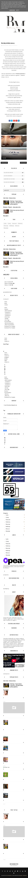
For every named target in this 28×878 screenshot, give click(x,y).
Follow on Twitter (8, 172)
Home (5, 301)
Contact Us (6, 341)
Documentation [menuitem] (7, 321)
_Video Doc (6, 395)
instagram (6, 357)
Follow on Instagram (9, 182)
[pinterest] (14, 873)
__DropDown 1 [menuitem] (7, 312)
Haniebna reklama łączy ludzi (14, 779)
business (6, 391)
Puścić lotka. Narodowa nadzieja (14, 800)
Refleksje (11, 225)
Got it (17, 10)
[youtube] (23, 871)
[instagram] (25, 871)
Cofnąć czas (14, 769)
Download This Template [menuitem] (9, 326)
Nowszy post (4, 162)
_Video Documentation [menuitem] (9, 324)
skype (5, 360)
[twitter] (10, 871)
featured (14, 223)
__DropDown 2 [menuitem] (7, 314)
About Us (6, 354)
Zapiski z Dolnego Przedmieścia (14, 752)
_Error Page (6, 389)
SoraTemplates (9, 875)
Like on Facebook (8, 175)
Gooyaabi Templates (23, 875)
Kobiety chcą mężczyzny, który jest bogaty (17, 210)
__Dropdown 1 (7, 381)
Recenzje (6, 225)
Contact (6, 304)
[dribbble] (5, 871)
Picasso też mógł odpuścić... (14, 742)
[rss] (13, 871)
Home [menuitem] (5, 307)
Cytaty (9, 223)
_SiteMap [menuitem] (6, 318)
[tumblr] (20, 871)
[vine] (7, 871)
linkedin (6, 359)
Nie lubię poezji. (5, 133)
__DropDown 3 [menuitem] (7, 315)
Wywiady (6, 228)
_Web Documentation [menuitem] (9, 323)
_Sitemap (6, 387)
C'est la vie (4, 158)
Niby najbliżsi (5, 216)
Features (6, 378)
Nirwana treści (14, 790)
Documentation (7, 392)
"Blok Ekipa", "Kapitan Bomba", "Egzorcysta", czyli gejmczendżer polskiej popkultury (16, 202)
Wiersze (15, 45)
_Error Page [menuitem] (6, 320)
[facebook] (2, 871)
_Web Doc (6, 394)
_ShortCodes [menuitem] (7, 317)
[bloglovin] (18, 871)
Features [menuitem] (6, 309)
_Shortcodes (7, 386)
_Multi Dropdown (8, 380)
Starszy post (23, 162)
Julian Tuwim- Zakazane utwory (9, 198)
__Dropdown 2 (7, 383)
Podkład (3, 145)
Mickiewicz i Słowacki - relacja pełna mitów (12, 207)
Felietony (20, 223)
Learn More (12, 10)
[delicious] (15, 871)
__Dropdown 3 (7, 384)
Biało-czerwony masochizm (14, 763)
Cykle (5, 223)
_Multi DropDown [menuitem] (8, 310)
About (5, 303)
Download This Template (9, 397)
